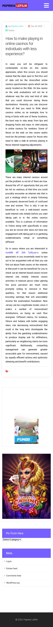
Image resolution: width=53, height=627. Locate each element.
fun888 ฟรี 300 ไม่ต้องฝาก (22, 252)
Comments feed (13, 576)
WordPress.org (13, 583)
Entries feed (11, 568)
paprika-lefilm (17, 26)
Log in (9, 561)
